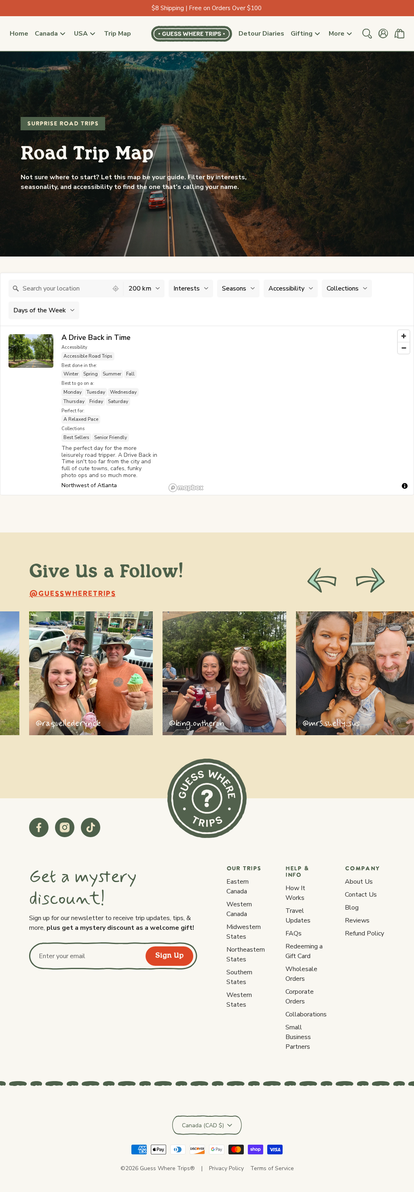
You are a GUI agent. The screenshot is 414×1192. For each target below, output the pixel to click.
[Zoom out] (404, 348)
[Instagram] (64, 827)
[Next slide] (370, 580)
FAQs (293, 933)
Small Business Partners (298, 1037)
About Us (359, 881)
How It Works (295, 893)
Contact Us (361, 894)
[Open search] (367, 33)
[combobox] (58, 288)
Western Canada (239, 909)
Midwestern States (243, 932)
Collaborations (306, 1014)
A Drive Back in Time (96, 337)
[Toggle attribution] (405, 486)
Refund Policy (364, 933)
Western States (239, 1000)
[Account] (383, 33)
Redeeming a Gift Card (304, 951)
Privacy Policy (226, 1168)
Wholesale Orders (301, 974)
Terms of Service (272, 1168)
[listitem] (91, 673)
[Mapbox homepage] (186, 487)
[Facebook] (39, 827)
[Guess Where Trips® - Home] (191, 34)
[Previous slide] (321, 580)
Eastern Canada (237, 886)
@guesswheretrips (72, 594)
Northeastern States (245, 954)
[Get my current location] (115, 288)
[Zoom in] (404, 336)
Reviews (357, 920)
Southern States (239, 977)
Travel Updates (297, 915)
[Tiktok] (90, 827)
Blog (352, 907)
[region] (290, 410)
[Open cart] (399, 33)
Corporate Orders (299, 996)
